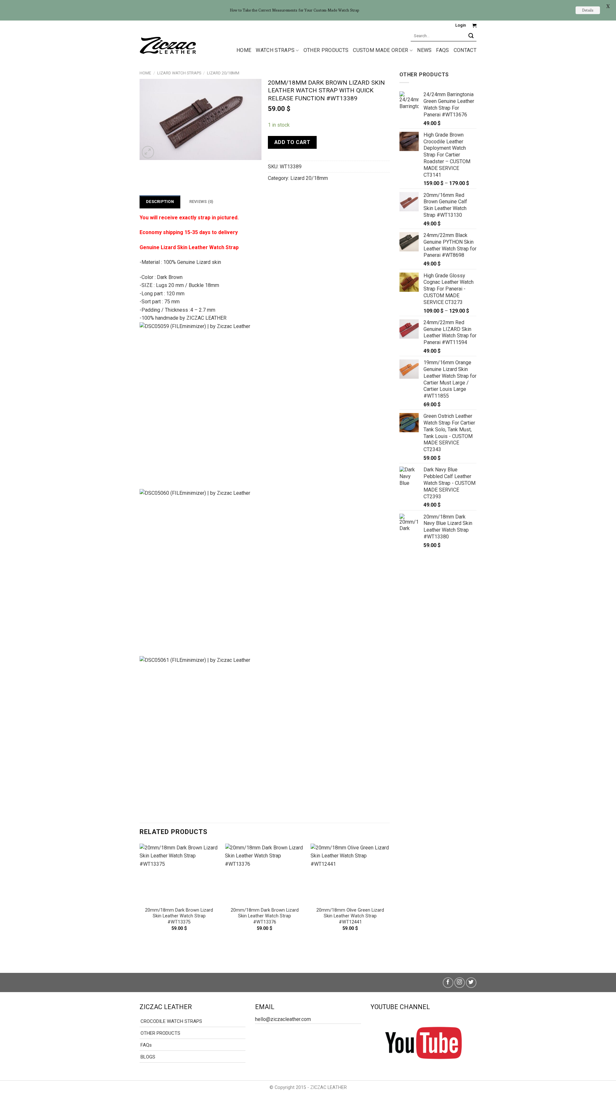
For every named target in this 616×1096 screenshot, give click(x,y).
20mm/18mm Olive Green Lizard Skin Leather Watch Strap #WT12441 (350, 916)
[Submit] (471, 35)
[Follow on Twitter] (471, 982)
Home (145, 73)
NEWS (424, 50)
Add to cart (292, 142)
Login (460, 25)
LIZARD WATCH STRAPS (179, 73)
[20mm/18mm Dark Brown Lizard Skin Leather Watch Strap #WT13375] (179, 873)
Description (160, 201)
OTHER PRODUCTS (326, 50)
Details (588, 10)
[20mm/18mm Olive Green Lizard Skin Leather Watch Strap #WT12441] (350, 873)
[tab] (160, 201)
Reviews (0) (201, 201)
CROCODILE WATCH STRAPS (171, 1021)
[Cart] (474, 25)
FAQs (442, 50)
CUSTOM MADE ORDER (380, 50)
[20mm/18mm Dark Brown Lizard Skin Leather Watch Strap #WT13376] (264, 873)
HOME (243, 50)
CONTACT (465, 50)
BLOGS (148, 1057)
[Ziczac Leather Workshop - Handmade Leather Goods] (168, 45)
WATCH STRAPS (275, 50)
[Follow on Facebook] (448, 982)
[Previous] (140, 903)
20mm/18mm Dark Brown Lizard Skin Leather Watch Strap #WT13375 (179, 916)
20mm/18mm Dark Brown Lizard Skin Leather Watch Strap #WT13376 (265, 916)
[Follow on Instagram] (459, 982)
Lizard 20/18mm (223, 73)
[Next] (389, 903)
